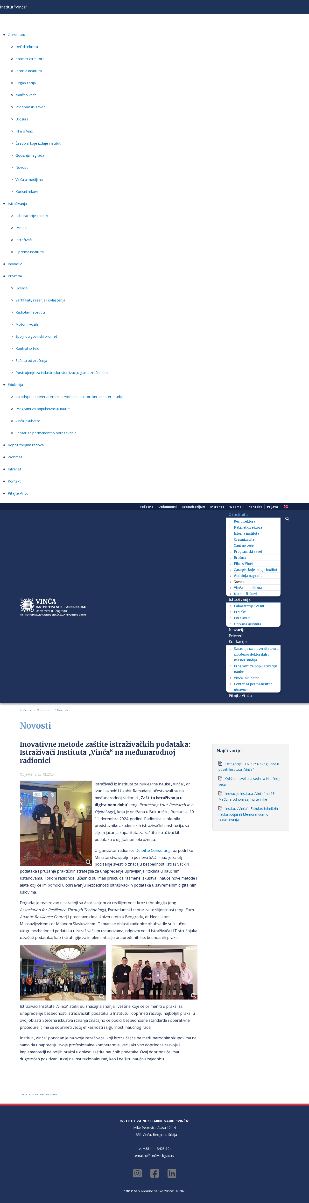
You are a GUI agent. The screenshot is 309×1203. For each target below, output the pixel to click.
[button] (285, 518)
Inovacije (15, 263)
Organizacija (25, 82)
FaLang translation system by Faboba (38, 1094)
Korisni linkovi (26, 191)
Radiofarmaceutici (30, 312)
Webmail (15, 457)
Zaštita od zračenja (31, 360)
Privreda (15, 275)
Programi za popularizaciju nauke (42, 408)
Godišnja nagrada (29, 155)
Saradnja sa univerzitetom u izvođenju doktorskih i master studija (69, 396)
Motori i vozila (27, 324)
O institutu (16, 34)
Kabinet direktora (29, 58)
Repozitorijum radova (26, 444)
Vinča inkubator (27, 420)
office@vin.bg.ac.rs (159, 1155)
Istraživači (23, 239)
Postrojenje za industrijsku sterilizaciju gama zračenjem (61, 372)
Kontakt (14, 481)
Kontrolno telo (27, 348)
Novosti (21, 167)
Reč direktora (26, 46)
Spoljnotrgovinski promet (36, 336)
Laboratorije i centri (31, 215)
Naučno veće (26, 94)
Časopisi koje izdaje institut (38, 143)
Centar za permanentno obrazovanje (46, 432)
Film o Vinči (24, 131)
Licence (21, 288)
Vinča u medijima (29, 179)
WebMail (236, 506)
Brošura (21, 119)
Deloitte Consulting (153, 850)
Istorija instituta (28, 70)
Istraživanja (17, 203)
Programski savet (30, 107)
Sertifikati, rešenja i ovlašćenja (40, 300)
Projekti (21, 227)
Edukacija (15, 384)
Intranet (14, 469)
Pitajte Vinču (18, 493)
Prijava (272, 506)
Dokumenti (167, 506)
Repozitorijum (193, 506)
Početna (146, 506)
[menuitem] (240, 514)
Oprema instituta (29, 251)
